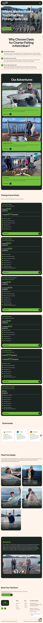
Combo (25, 607)
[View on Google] (4, 432)
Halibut (25, 603)
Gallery (17, 607)
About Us (18, 603)
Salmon (25, 605)
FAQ (17, 605)
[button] (40, 3)
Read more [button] (5, 439)
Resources (18, 608)
